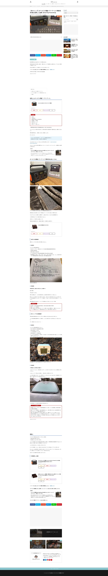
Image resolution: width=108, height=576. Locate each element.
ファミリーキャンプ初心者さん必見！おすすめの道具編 (74, 50)
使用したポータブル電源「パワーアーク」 (37, 91)
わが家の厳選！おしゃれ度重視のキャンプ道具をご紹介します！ (74, 45)
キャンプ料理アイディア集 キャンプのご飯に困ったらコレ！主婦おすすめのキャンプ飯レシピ (74, 56)
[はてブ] (48, 55)
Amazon (40, 110)
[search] (77, 19)
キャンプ (34, 6)
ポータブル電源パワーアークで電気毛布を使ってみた (38, 92)
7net (52, 110)
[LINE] (53, 55)
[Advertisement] (46, 46)
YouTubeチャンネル (57, 3)
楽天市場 (34, 110)
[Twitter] (38, 55)
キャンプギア (43, 3)
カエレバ (34, 231)
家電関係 (45, 14)
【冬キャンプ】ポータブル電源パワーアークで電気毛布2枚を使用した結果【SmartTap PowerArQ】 (52, 6)
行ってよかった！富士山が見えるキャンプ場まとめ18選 (74, 40)
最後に (32, 94)
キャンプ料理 (52, 3)
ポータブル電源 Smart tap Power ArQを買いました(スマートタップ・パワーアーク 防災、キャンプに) (43, 151)
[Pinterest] (59, 55)
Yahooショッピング (46, 110)
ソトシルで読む (33, 59)
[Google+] (43, 55)
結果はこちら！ (52, 69)
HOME (31, 6)
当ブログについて (63, 3)
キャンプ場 (47, 3)
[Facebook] (32, 55)
